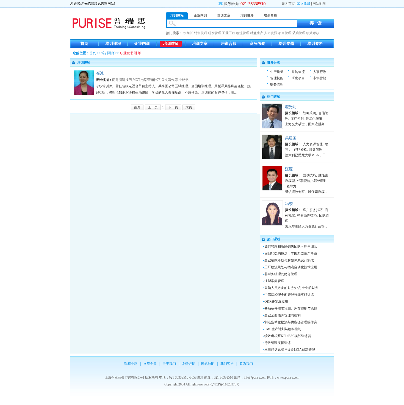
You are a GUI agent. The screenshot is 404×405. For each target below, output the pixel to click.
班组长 (188, 33)
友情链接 (188, 364)
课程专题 (130, 364)
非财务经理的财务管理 (280, 274)
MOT (136, 80)
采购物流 (298, 72)
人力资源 (270, 33)
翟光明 (291, 107)
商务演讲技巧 (122, 80)
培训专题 (286, 44)
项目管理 (284, 33)
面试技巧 (309, 175)
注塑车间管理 (274, 281)
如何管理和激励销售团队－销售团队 (290, 246)
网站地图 (319, 4)
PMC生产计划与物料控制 (282, 329)
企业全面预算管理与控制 (282, 315)
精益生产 (256, 33)
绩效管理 (315, 150)
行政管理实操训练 (277, 343)
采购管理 (298, 33)
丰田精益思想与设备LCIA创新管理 (289, 350)
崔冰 (100, 73)
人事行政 (319, 72)
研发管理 (214, 33)
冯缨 (289, 204)
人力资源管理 (313, 144)
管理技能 (276, 78)
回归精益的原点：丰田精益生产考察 (290, 253)
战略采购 (309, 113)
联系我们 (246, 364)
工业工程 (228, 33)
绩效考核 (312, 33)
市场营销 (319, 78)
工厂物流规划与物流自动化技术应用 (290, 267)
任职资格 (300, 150)
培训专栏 (315, 44)
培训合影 (228, 44)
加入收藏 (303, 4)
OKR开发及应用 (276, 301)
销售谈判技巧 (307, 215)
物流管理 (242, 33)
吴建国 (291, 138)
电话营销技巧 (151, 80)
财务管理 (276, 84)
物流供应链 (314, 119)
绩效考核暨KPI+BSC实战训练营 (287, 336)
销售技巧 (200, 33)
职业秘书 (182, 80)
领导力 (291, 186)
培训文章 (199, 44)
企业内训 (142, 44)
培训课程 (113, 44)
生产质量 (276, 72)
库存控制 (297, 119)
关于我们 (169, 364)
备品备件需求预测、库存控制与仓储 (290, 308)
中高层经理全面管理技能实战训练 (289, 295)
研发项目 (298, 78)
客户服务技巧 (313, 210)
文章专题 (150, 364)
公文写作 (168, 80)
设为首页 (288, 4)
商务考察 (257, 44)
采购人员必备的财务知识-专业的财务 (291, 288)
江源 (289, 169)
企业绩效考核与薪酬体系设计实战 (289, 260)
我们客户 (227, 364)
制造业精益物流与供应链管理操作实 (290, 322)
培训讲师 (171, 44)
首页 (84, 44)
